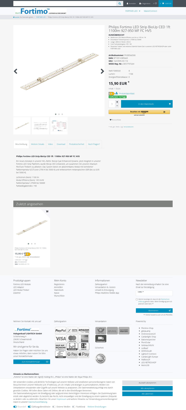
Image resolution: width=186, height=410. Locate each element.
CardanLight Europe (149, 356)
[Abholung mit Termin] (101, 338)
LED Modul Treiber (21, 290)
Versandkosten (128, 127)
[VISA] (60, 338)
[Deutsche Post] (101, 331)
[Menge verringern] (117, 106)
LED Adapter (18, 287)
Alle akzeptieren (147, 388)
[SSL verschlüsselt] (100, 358)
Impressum (61, 399)
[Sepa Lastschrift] (72, 331)
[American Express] (84, 338)
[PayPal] (60, 331)
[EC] (84, 346)
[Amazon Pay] (84, 331)
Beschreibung (21, 144)
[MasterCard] (72, 338)
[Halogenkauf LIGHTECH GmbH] (27, 329)
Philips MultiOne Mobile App (107, 293)
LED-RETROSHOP (148, 362)
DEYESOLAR (146, 351)
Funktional (80, 406)
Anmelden (58, 287)
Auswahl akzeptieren (147, 382)
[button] (139, 113)
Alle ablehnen (147, 393)
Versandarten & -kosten (105, 287)
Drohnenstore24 (148, 334)
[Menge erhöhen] (117, 102)
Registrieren (59, 284)
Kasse (56, 293)
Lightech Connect (148, 354)
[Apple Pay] (84, 354)
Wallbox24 (145, 359)
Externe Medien (63, 406)
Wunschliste (116, 120)
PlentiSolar (145, 342)
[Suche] (119, 3)
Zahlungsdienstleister (41, 406)
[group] (31, 227)
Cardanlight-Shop (148, 336)
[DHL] (112, 331)
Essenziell (22, 406)
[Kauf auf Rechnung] (60, 346)
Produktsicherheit (76, 144)
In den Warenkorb (146, 104)
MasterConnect (150, 11)
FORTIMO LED (131, 11)
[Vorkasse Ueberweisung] (60, 354)
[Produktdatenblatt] (117, 93)
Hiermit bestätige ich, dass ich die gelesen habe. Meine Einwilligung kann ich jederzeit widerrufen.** (155, 301)
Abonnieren (153, 310)
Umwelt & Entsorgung (104, 290)
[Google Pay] (72, 354)
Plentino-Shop (147, 328)
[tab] (21, 144)
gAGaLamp (145, 331)
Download (61, 144)
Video (50, 144)
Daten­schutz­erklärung (37, 402)
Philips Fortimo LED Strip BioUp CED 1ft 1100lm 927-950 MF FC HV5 (30, 249)
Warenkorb (58, 290)
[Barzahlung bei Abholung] (72, 346)
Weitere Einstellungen (97, 406)
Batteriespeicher (148, 339)
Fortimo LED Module (22, 284)
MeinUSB (145, 365)
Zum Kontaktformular (31, 361)
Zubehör (17, 293)
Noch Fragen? (94, 144)
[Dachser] (124, 331)
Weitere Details (37, 144)
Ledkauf (144, 348)
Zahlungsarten (101, 284)
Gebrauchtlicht (147, 345)
